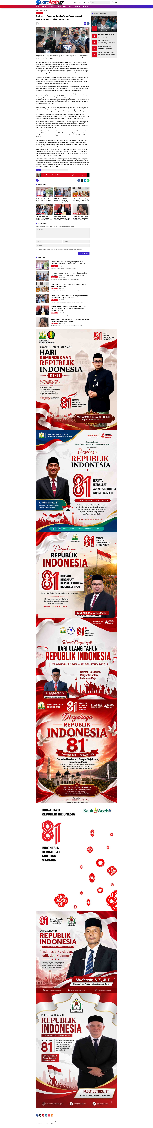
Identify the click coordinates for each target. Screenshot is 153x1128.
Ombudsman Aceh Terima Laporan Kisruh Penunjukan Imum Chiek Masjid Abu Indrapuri (80, 218)
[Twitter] (82, 180)
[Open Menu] (116, 2)
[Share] (88, 23)
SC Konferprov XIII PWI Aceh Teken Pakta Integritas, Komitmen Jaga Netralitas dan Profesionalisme (62, 200)
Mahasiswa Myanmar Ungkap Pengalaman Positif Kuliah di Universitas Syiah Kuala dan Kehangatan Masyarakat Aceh (62, 218)
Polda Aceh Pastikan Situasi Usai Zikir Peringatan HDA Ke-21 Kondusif (106, 35)
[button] (108, 2)
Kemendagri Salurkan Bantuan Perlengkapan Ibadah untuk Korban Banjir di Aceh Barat (44, 218)
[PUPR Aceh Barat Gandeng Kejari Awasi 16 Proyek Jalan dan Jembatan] (81, 192)
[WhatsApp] (88, 180)
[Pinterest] (43, 1115)
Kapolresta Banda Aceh (49, 170)
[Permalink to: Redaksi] (38, 23)
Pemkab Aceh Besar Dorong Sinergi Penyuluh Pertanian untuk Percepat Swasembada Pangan (44, 200)
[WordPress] (46, 1115)
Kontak (70, 1121)
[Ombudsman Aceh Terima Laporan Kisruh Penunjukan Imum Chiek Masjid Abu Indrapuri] (81, 209)
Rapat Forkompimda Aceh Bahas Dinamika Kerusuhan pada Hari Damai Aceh (106, 53)
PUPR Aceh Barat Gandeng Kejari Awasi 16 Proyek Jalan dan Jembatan (81, 200)
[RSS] (52, 1115)
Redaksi (41, 23)
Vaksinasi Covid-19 (63, 170)
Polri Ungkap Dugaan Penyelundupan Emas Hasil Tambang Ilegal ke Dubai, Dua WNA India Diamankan (107, 41)
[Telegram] (85, 180)
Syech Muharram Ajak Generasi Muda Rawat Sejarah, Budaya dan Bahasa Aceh (106, 47)
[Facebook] (78, 180)
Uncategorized (39, 13)
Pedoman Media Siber (42, 1121)
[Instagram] (49, 1115)
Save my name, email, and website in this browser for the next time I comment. (60, 249)
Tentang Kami (55, 1121)
